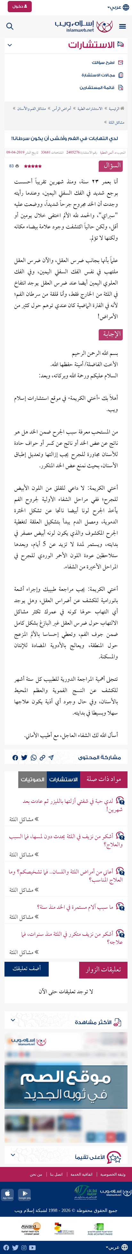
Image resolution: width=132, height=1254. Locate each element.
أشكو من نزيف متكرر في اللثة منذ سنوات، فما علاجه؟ (72, 938)
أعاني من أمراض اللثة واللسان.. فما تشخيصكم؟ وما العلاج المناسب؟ (66, 876)
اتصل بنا (56, 1174)
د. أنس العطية (108, 152)
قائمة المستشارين (97, 87)
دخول (18, 6)
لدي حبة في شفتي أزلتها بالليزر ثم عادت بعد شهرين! (73, 805)
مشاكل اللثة (22, 819)
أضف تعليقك (26, 969)
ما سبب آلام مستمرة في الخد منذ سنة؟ (75, 907)
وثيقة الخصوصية (113, 1174)
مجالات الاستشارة (98, 75)
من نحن (36, 1174)
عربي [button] (115, 7)
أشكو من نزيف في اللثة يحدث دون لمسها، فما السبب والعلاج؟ (66, 841)
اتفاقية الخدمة (81, 1174)
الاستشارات (92, 45)
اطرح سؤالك (103, 62)
